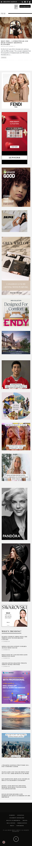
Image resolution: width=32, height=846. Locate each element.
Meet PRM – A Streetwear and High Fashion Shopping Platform (14, 42)
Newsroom (20, 825)
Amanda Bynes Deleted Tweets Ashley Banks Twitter (14, 663)
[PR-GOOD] (16, 187)
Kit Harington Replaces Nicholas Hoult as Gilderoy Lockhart (16, 779)
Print (12, 825)
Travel (25, 820)
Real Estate (11, 823)
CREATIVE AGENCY (10, 2)
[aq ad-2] (16, 718)
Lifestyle (3, 57)
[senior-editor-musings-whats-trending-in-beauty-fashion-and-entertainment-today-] (16, 406)
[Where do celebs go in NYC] (16, 745)
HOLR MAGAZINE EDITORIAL (7, 46)
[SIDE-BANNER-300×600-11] (16, 572)
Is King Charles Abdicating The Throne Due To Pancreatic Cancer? (14, 638)
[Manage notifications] (3, 842)
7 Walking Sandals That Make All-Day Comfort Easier (15, 765)
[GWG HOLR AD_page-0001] (16, 266)
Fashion (12, 815)
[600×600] (16, 313)
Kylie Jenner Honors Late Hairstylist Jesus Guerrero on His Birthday (16, 795)
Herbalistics (22, 823)
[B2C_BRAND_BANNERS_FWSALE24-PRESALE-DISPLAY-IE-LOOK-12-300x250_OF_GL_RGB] (14, 616)
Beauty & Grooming (13, 820)
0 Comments (6, 641)
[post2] (16, 687)
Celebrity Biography (16, 817)
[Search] (22, 2)
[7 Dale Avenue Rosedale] (16, 342)
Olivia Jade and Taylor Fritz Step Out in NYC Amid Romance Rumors (15, 772)
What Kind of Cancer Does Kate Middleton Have (15, 655)
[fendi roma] (16, 90)
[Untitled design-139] (14, 514)
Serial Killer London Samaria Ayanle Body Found (14, 647)
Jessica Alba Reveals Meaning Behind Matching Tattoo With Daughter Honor (14, 787)
